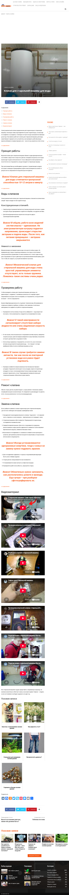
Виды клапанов (7, 114)
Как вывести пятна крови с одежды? (58, 137)
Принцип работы (7, 111)
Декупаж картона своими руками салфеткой (36, 883)
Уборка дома (32, 841)
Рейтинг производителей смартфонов (13, 877)
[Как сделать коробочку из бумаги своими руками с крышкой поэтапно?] (7, 838)
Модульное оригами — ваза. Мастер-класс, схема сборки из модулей (20, 847)
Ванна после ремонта (54, 173)
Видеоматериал (7, 126)
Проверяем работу (8, 117)
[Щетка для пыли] (27, 871)
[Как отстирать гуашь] (4, 884)
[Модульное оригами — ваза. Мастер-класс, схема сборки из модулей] (21, 838)
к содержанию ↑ (5, 145)
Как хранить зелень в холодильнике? (62, 844)
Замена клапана (7, 123)
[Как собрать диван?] (4, 871)
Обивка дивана (53, 150)
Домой (3, 14)
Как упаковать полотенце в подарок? (58, 182)
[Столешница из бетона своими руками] (27, 877)
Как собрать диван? (14, 870)
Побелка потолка (38, 819)
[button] (65, 9)
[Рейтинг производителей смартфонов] (4, 877)
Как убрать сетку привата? (55, 160)
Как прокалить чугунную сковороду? (58, 164)
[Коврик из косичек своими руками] (48, 838)
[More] (39, 102)
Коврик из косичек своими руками (48, 844)
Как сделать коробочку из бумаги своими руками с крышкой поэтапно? (7, 847)
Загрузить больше (34, 855)
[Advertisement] (34, 29)
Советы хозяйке (10, 14)
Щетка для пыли (36, 870)
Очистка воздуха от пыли (55, 141)
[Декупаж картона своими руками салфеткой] (27, 883)
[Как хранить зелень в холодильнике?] (62, 838)
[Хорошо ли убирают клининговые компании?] (34, 838)
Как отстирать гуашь (14, 883)
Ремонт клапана (7, 120)
